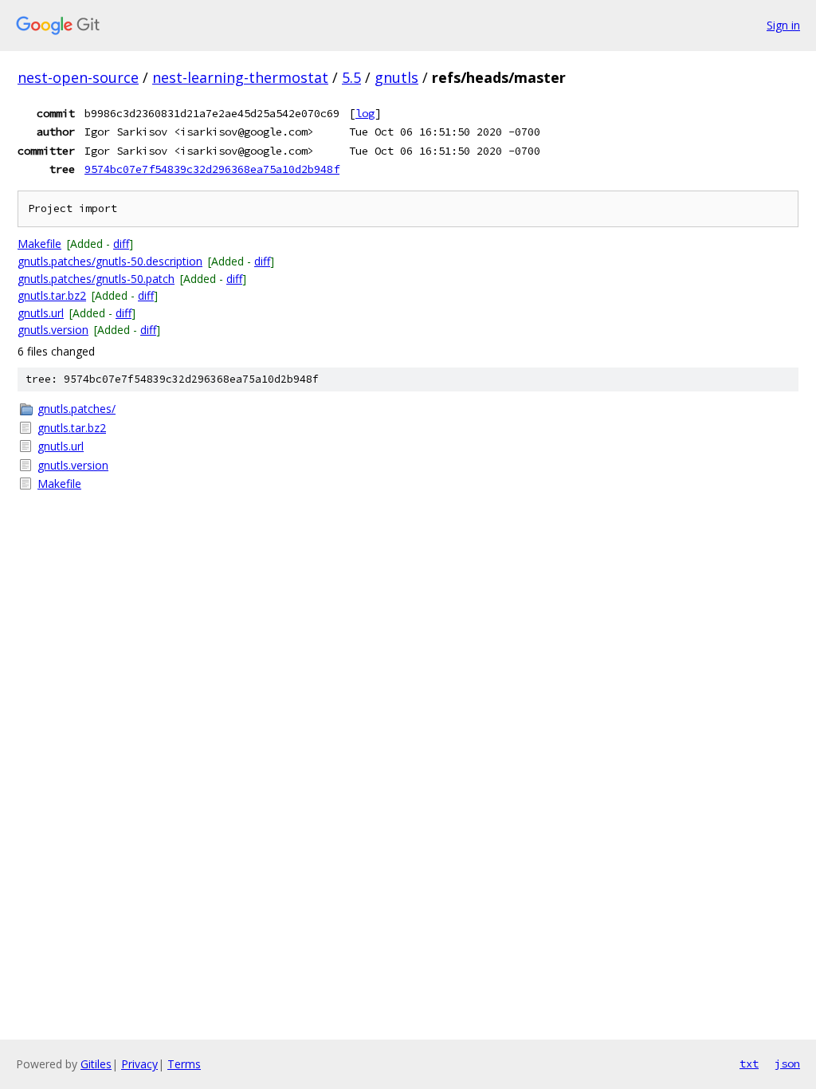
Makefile (39, 243)
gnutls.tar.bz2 (52, 295)
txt (749, 1063)
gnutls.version (53, 329)
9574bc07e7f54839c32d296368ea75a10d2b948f (211, 169)
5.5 (351, 77)
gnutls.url (41, 312)
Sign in (783, 25)
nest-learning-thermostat (240, 77)
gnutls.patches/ (76, 408)
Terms (184, 1063)
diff (121, 243)
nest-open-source (78, 77)
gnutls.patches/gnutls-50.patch (96, 278)
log (365, 113)
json (787, 1063)
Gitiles (96, 1063)
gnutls (396, 77)
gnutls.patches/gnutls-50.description (110, 261)
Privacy (139, 1063)
